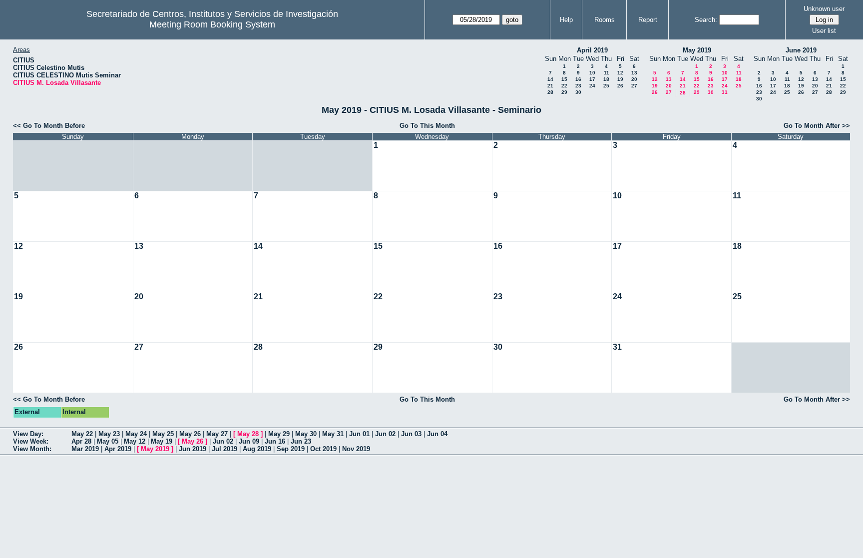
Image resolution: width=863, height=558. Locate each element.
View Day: (28, 434)
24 (592, 85)
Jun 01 (359, 434)
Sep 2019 (291, 449)
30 (578, 92)
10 (592, 72)
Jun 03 (411, 434)
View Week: (30, 441)
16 (578, 79)
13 (634, 72)
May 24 (136, 434)
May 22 (82, 434)
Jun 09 (249, 441)
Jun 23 (301, 441)
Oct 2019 (323, 449)
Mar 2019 (85, 449)
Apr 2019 (117, 449)
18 (606, 79)
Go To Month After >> (817, 125)
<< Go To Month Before (49, 125)
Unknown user (824, 8)
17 (592, 79)
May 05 (107, 441)
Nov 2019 (356, 449)
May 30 (306, 434)
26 (620, 85)
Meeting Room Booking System (212, 24)
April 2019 (592, 50)
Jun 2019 (192, 449)
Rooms (604, 19)
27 (634, 85)
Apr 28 (81, 441)
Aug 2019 (257, 449)
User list (824, 30)
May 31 (333, 434)
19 (620, 79)
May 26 (190, 434)
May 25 (163, 434)
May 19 (161, 441)
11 (606, 72)
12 (620, 72)
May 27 (217, 434)
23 (578, 85)
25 (606, 85)
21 (550, 85)
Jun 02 (385, 434)
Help (566, 19)
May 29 (279, 434)
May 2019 (697, 50)
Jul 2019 (224, 449)
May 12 (134, 441)
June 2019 (801, 50)
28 (550, 92)
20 (634, 79)
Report (647, 19)
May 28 (248, 434)
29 (564, 92)
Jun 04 (437, 434)
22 (564, 85)
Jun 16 (275, 441)
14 (550, 79)
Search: (706, 19)
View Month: (32, 449)
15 (564, 79)
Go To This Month (427, 125)
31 (725, 92)
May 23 (109, 434)
